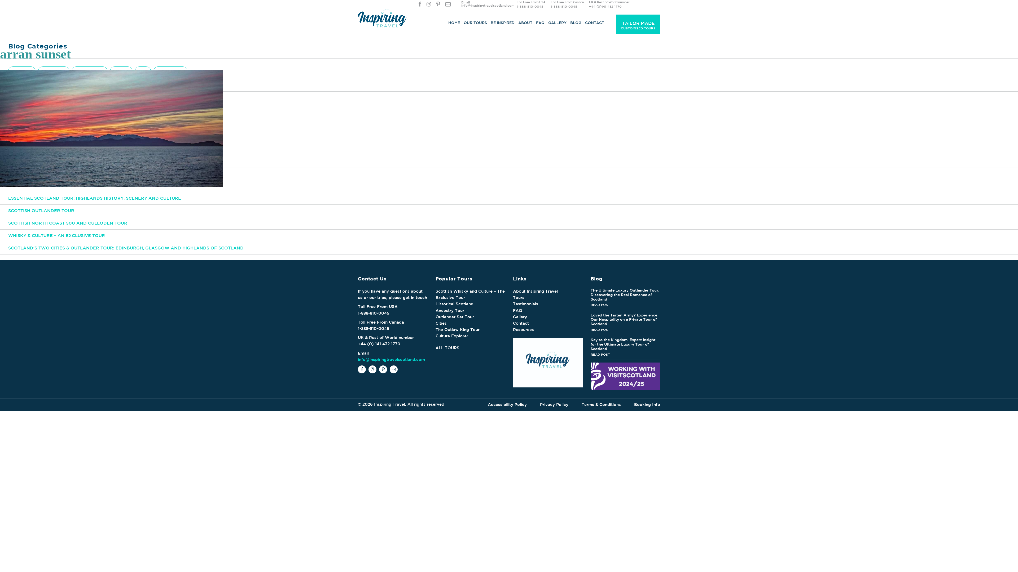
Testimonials (525, 304)
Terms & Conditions (601, 404)
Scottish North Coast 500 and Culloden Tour (67, 223)
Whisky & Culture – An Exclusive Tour (56, 235)
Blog (575, 23)
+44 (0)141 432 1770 (605, 6)
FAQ (540, 23)
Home (454, 23)
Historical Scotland (454, 304)
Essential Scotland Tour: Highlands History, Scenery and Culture (94, 198)
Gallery (557, 23)
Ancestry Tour (450, 310)
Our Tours (475, 23)
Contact (594, 23)
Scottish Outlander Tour (41, 210)
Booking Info (647, 404)
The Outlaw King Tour (458, 329)
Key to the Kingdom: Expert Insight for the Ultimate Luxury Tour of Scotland (623, 344)
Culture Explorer (452, 336)
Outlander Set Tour (455, 317)
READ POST (600, 304)
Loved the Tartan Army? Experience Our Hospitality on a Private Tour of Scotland (624, 319)
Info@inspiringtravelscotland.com (487, 5)
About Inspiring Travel (535, 291)
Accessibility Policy (507, 404)
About (525, 23)
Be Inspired (503, 23)
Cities (441, 323)
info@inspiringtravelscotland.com (391, 359)
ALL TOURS (447, 348)
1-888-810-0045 (530, 6)
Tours (518, 297)
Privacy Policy (554, 404)
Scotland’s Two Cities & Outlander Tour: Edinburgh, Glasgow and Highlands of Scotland (126, 247)
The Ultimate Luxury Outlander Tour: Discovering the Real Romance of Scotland (625, 294)
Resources (523, 329)
